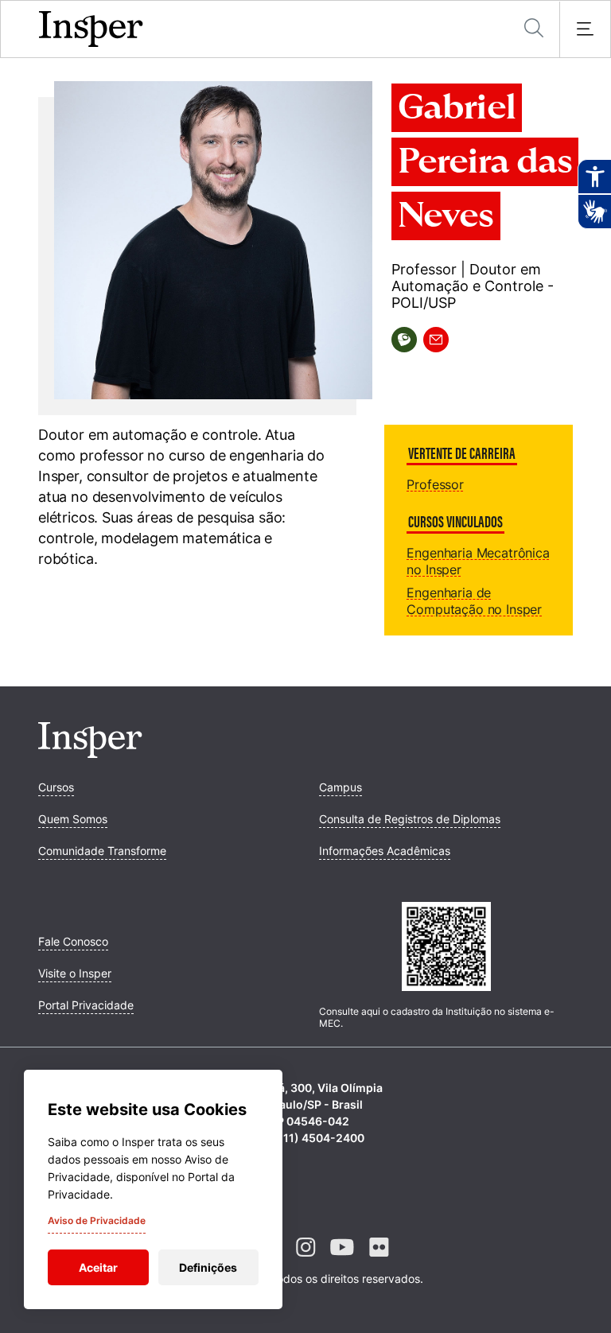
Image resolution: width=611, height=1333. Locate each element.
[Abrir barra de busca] (533, 29)
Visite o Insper (74, 973)
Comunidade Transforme (102, 850)
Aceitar (98, 1267)
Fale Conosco (73, 941)
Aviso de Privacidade (97, 1220)
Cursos (56, 787)
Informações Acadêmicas (384, 850)
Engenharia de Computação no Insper (474, 601)
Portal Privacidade (86, 1005)
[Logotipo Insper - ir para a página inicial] (91, 29)
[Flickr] (378, 1260)
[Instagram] (305, 1260)
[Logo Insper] (90, 753)
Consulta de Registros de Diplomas (409, 819)
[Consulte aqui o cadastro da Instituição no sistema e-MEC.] (446, 948)
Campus (340, 787)
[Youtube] (342, 1260)
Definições (208, 1267)
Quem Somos (72, 819)
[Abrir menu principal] (584, 29)
